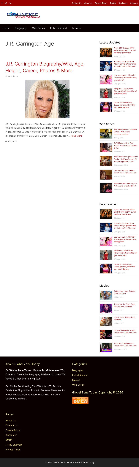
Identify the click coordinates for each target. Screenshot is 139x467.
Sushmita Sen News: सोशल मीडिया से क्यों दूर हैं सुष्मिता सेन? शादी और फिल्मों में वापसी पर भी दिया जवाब (125, 63)
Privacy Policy (101, 3)
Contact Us (76, 3)
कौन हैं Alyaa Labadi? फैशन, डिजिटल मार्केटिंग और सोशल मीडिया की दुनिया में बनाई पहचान (125, 91)
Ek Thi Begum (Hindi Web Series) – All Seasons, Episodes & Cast (125, 145)
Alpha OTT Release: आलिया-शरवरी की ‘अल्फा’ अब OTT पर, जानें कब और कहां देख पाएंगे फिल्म (125, 50)
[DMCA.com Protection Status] (80, 403)
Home (6, 28)
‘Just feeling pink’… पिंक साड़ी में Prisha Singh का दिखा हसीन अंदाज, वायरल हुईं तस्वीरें (125, 77)
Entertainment (58, 28)
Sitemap (134, 3)
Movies (76, 28)
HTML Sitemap (13, 444)
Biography (21, 28)
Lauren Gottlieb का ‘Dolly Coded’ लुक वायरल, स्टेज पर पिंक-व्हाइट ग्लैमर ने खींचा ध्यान (125, 105)
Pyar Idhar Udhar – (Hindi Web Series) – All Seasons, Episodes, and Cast (125, 131)
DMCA (113, 3)
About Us (88, 3)
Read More (76, 135)
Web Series (38, 28)
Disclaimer (123, 3)
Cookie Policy (12, 430)
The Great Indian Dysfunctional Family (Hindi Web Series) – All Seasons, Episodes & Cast (126, 159)
